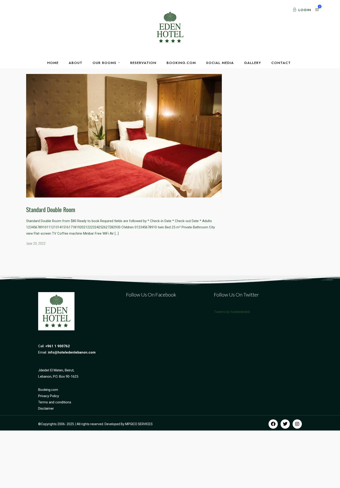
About (75, 62)
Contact (281, 62)
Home (53, 62)
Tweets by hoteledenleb (232, 312)
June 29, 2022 (36, 243)
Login (304, 10)
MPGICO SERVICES (139, 424)
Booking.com (48, 390)
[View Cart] (317, 10)
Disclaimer (46, 408)
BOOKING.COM (181, 62)
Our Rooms (104, 62)
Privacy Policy (48, 396)
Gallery (252, 62)
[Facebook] (273, 424)
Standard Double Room (50, 209)
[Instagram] (297, 424)
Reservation (143, 62)
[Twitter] (285, 424)
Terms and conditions (54, 402)
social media (220, 62)
